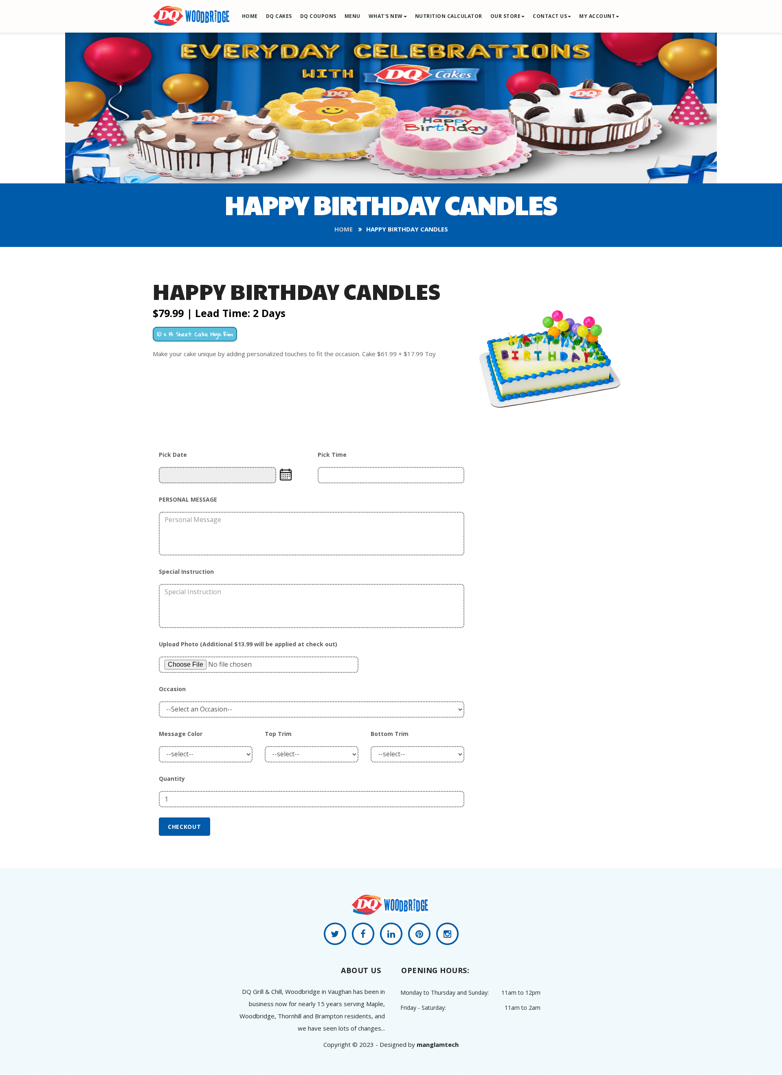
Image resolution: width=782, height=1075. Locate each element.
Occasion (172, 689)
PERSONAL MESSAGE (188, 499)
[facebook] (363, 935)
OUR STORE (505, 16)
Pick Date (173, 454)
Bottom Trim (390, 734)
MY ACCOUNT (597, 16)
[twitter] (335, 935)
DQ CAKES (279, 16)
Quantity (172, 778)
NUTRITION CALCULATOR (448, 16)
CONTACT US (550, 16)
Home (343, 229)
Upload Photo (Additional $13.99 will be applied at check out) (248, 644)
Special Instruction (186, 571)
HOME (250, 16)
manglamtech (438, 1044)
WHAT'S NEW (386, 16)
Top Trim (278, 734)
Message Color (180, 734)
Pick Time (332, 454)
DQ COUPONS (318, 16)
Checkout (184, 826)
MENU (352, 16)
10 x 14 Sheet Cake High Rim (195, 333)
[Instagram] (447, 935)
